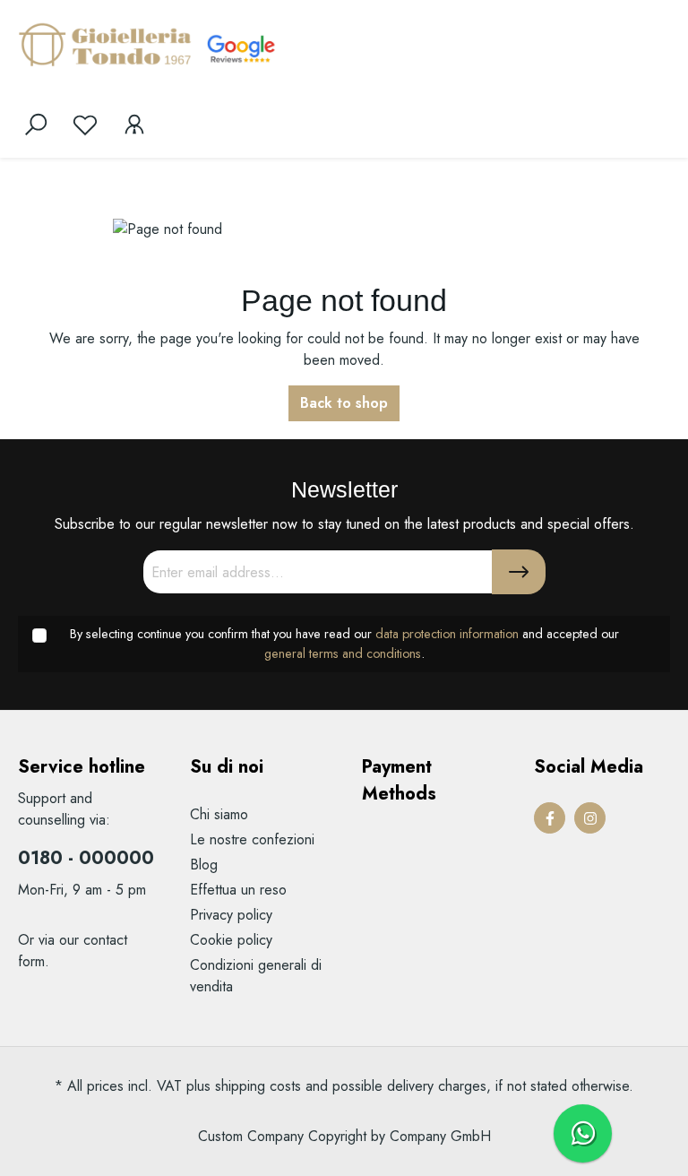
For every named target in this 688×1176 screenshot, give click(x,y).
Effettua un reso (238, 889)
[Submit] (519, 571)
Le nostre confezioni (252, 839)
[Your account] (134, 124)
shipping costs (258, 1086)
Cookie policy (231, 940)
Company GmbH (440, 1136)
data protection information (447, 634)
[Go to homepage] (107, 44)
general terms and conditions (342, 653)
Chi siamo (219, 814)
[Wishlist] (85, 124)
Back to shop (344, 403)
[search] (36, 124)
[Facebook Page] (549, 818)
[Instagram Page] (590, 818)
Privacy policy (231, 914)
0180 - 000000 (86, 858)
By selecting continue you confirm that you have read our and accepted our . (344, 643)
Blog (204, 864)
